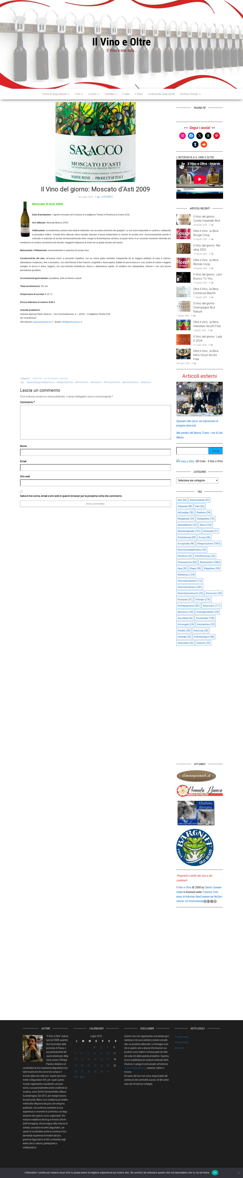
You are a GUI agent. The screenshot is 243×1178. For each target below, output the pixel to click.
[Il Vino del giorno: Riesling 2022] (183, 248)
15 (95, 1059)
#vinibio (183, 630)
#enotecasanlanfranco (191, 549)
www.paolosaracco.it (43, 322)
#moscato (95, 382)
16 (102, 1059)
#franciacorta (187, 562)
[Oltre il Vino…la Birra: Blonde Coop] (183, 262)
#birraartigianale (188, 531)
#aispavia (184, 506)
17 (108, 1059)
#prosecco (185, 612)
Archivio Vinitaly (189, 94)
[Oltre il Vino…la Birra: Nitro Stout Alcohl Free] (183, 353)
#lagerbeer (212, 568)
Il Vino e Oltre (121, 42)
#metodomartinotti (190, 593)
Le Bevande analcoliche (161, 94)
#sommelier (205, 618)
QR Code (179, 1048)
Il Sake (126, 94)
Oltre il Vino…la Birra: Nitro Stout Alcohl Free (206, 355)
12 (76, 1059)
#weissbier (185, 643)
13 (82, 1059)
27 (82, 1071)
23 (102, 1065)
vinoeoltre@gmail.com (135, 1067)
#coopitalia (185, 543)
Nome (23, 446)
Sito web (25, 476)
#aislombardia (199, 500)
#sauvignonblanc (207, 612)
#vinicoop (200, 630)
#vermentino (206, 624)
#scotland (185, 618)
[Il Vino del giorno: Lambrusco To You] (183, 277)
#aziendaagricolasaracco (41, 382)
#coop (204, 537)
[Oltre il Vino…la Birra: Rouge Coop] (183, 233)
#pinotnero (212, 605)
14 (89, 1059)
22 (95, 1065)
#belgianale (185, 518)
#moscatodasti (111, 382)
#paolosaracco (130, 382)
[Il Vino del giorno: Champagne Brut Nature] (183, 306)
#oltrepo (202, 599)
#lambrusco (186, 574)
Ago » (83, 1076)
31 (108, 1071)
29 (95, 1071)
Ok (215, 1172)
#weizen (203, 643)
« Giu (75, 1076)
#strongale (185, 624)
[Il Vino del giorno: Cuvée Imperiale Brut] (183, 219)
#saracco (146, 382)
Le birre (92, 94)
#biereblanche (187, 524)
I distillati (109, 94)
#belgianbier (205, 518)
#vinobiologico (204, 636)
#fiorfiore (184, 556)
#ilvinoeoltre (81, 382)
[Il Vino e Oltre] (185, 461)
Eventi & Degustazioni (55, 94)
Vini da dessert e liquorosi (55, 378)
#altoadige (185, 512)
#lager (195, 568)
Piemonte (36, 378)
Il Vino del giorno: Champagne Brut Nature (204, 307)
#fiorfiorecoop (205, 556)
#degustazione (65, 382)
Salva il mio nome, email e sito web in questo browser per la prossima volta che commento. (71, 496)
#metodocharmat (189, 580)
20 (82, 1065)
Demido (108, 196)
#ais (182, 500)
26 (76, 1071)
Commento (27, 402)
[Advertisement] (95, 349)
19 (76, 1065)
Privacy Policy (182, 1042)
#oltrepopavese (188, 605)
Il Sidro (139, 94)
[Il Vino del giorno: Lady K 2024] (183, 339)
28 (89, 1071)
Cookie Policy (181, 1036)
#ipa (182, 568)
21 (89, 1065)
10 (108, 1053)
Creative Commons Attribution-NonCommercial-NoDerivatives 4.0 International (199, 896)
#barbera (203, 512)
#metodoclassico (189, 587)
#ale (199, 506)
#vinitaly (184, 636)
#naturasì (184, 599)
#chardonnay (186, 537)
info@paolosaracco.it (72, 322)
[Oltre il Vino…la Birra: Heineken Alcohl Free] (183, 324)
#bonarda (210, 531)
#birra (206, 524)
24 (108, 1065)
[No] (238, 1172)
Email (23, 461)
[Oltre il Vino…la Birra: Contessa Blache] (183, 291)
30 (102, 1071)
